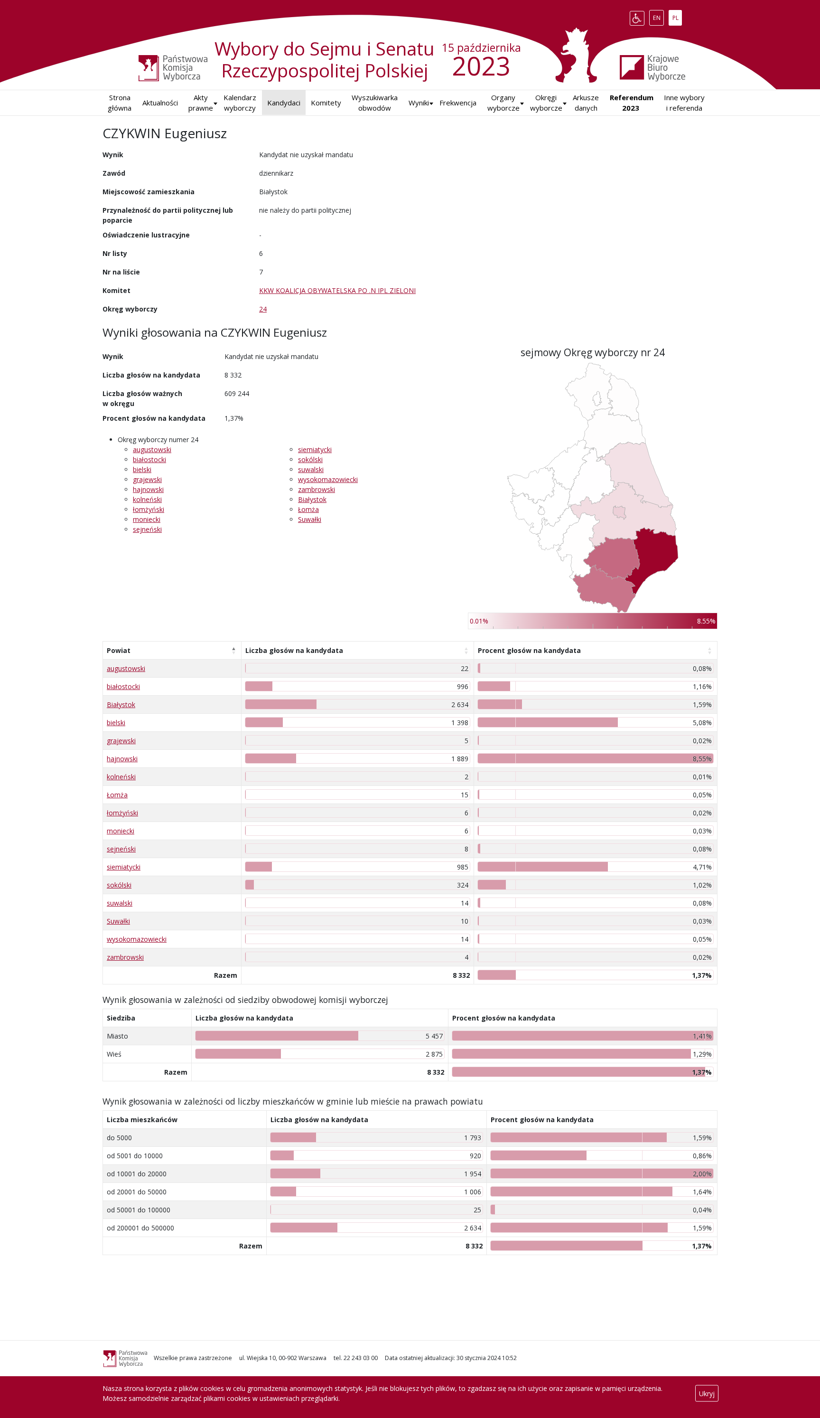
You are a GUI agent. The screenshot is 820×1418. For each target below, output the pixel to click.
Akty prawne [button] (200, 103)
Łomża (308, 509)
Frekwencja (457, 102)
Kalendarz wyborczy (240, 103)
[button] (418, 102)
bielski (142, 469)
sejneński (147, 529)
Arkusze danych (586, 103)
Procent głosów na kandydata (529, 650)
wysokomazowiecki (328, 479)
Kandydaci (283, 102)
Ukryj (707, 1393)
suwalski (311, 469)
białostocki (149, 459)
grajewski (147, 479)
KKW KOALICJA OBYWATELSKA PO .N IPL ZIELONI (337, 290)
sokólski (310, 459)
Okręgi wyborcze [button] (546, 103)
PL (677, 16)
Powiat (118, 650)
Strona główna (119, 103)
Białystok (312, 499)
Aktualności (160, 102)
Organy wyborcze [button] (503, 103)
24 (263, 308)
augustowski (152, 449)
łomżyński (148, 509)
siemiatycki (315, 449)
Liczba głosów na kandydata (294, 650)
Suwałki (309, 519)
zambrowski (316, 489)
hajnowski (148, 489)
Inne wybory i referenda (684, 103)
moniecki (146, 519)
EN (658, 16)
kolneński (147, 499)
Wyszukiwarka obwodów (375, 103)
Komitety (326, 102)
